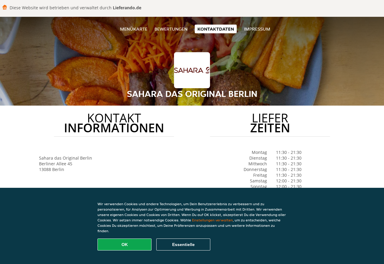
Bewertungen (171, 29)
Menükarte (133, 29)
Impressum (257, 29)
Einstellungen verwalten (212, 220)
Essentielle (183, 244)
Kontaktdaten (215, 29)
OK (125, 244)
